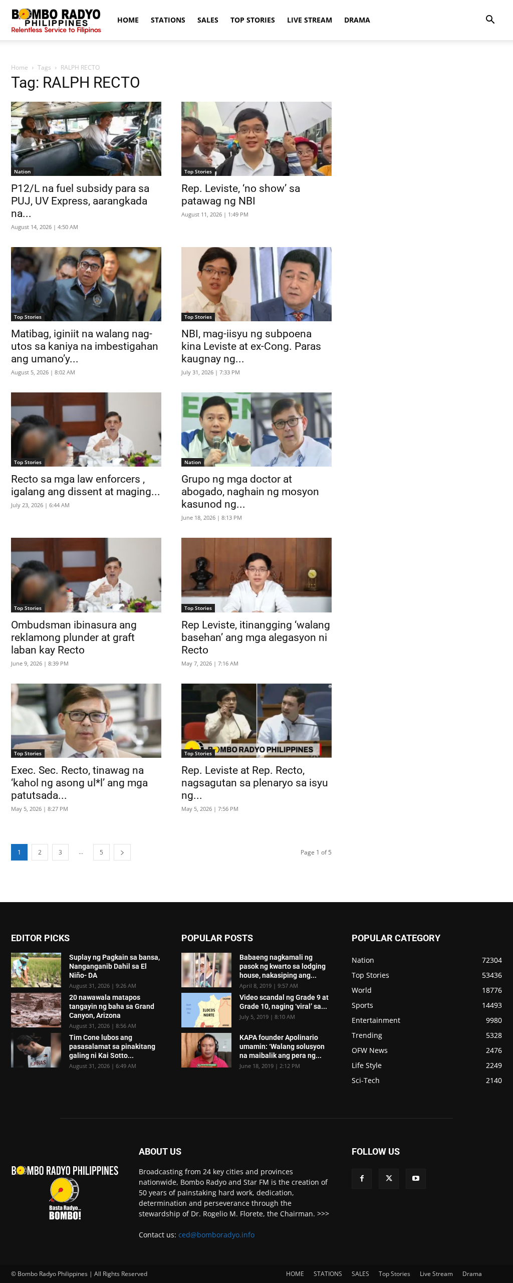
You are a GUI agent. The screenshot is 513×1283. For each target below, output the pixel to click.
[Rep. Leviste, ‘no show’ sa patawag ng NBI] (256, 139)
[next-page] (122, 852)
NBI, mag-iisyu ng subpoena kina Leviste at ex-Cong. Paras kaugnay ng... (251, 346)
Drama (357, 20)
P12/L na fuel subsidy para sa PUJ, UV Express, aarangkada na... (80, 201)
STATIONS (168, 20)
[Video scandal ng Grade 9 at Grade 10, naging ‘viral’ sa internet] (206, 1010)
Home (19, 67)
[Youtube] (416, 1179)
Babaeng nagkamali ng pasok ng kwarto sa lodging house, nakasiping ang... (282, 966)
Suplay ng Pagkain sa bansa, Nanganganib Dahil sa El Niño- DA (114, 966)
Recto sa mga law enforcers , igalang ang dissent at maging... (85, 485)
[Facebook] (362, 1179)
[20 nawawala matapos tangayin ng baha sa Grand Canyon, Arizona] (36, 1010)
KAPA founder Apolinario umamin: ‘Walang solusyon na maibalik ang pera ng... (282, 1046)
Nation (22, 171)
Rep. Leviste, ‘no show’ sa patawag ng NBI (240, 194)
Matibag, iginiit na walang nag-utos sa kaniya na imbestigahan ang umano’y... (84, 346)
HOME (128, 20)
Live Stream (309, 20)
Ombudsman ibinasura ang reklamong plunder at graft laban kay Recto (74, 637)
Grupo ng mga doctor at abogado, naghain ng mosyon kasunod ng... (250, 491)
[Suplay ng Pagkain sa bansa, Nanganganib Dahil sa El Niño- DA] (36, 970)
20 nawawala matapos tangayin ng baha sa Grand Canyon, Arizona (111, 1006)
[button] (490, 21)
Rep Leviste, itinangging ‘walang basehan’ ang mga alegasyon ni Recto (255, 637)
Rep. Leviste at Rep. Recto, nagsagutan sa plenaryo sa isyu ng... (254, 782)
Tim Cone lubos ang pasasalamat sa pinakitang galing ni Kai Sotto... (112, 1046)
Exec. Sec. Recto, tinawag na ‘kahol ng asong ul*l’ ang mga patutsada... (79, 782)
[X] (389, 1179)
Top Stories (252, 20)
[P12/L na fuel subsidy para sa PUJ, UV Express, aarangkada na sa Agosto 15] (86, 139)
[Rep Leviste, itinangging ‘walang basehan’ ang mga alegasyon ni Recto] (256, 575)
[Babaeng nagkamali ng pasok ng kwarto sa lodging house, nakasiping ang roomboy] (206, 970)
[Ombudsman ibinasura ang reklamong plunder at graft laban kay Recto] (86, 575)
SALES (207, 20)
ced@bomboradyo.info (216, 1234)
